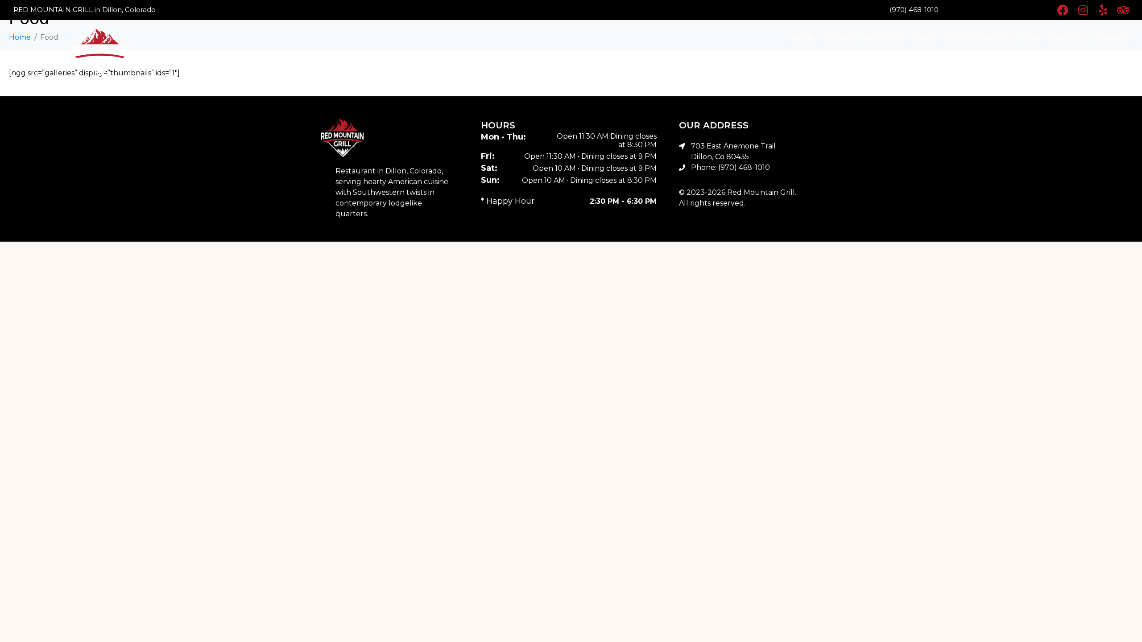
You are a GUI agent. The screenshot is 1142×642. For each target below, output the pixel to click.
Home (803, 37)
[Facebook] (1062, 10)
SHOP (925, 37)
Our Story (883, 37)
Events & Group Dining (993, 37)
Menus (838, 37)
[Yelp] (1103, 10)
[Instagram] (1082, 10)
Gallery (1067, 37)
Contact (1111, 37)
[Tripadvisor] (1123, 10)
